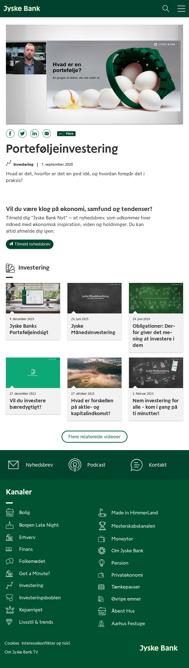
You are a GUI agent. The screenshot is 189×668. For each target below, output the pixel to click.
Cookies (12, 643)
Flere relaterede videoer (94, 437)
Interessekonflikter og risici (46, 643)
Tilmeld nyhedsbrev (31, 244)
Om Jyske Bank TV (21, 652)
